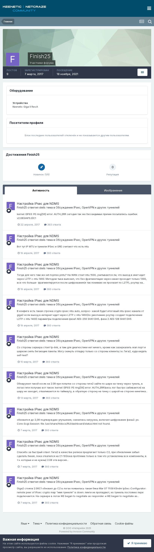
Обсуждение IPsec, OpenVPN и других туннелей (87, 207)
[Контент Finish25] (142, 72)
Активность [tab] (40, 190)
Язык (24, 523)
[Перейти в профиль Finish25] (11, 206)
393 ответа (54, 224)
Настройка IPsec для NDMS (38, 203)
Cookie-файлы (124, 523)
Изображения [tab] (113, 190)
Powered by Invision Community (77, 531)
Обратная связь (100, 523)
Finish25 (22, 207)
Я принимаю (138, 543)
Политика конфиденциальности (66, 523)
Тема (36, 523)
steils (42, 207)
